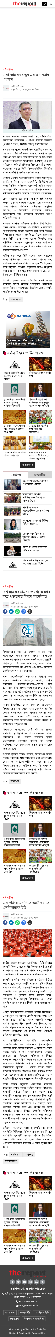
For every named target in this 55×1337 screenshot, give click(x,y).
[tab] (15, 475)
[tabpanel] (27, 524)
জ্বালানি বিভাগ (11, 1161)
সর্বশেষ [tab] (16, 475)
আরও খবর (27, 464)
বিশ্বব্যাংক (15, 781)
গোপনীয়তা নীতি (42, 1312)
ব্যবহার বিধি (25, 1312)
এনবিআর (29, 1154)
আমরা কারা (10, 1312)
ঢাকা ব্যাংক (16, 299)
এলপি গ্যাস (16, 1154)
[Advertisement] (27, 36)
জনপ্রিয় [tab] (41, 475)
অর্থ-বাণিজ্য (8, 69)
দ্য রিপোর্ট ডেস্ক (17, 86)
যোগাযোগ (14, 1318)
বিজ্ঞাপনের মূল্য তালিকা (34, 1318)
